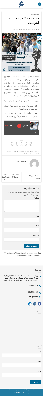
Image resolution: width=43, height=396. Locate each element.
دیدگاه (36, 198)
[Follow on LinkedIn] (30, 304)
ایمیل (37, 226)
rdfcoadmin (18, 29)
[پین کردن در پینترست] (16, 144)
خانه (33, 389)
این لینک (8, 151)
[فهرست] (39, 4)
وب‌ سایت (36, 235)
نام (37, 216)
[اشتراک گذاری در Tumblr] (11, 144)
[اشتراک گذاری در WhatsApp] (31, 144)
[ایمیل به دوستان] (21, 144)
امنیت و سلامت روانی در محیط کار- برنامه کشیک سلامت (10, 177)
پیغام (39, 371)
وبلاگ (10, 389)
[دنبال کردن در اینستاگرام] (34, 304)
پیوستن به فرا (16, 389)
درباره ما (28, 389)
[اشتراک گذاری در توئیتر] (26, 144)
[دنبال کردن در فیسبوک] (39, 304)
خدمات (23, 389)
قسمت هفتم (33, 76)
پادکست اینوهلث (35, 14)
